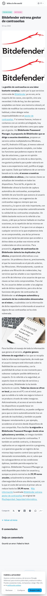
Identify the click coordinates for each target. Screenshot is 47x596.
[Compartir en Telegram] (30, 511)
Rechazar (9, 590)
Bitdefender (20, 94)
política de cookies (14, 585)
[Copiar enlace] (41, 511)
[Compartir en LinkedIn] (24, 511)
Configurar (21, 590)
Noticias (18, 12)
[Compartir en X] (13, 511)
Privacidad (7, 12)
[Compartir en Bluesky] (19, 511)
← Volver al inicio (9, 520)
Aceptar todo (35, 590)
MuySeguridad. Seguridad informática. (19, 499)
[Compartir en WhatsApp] (35, 511)
